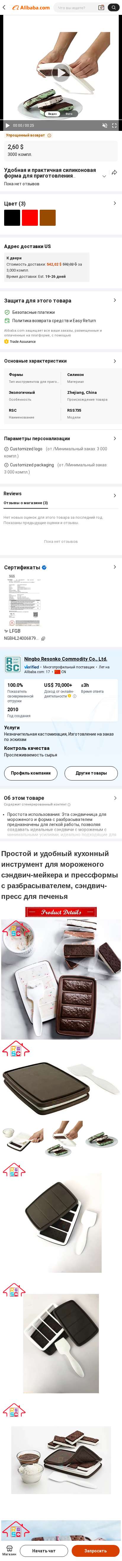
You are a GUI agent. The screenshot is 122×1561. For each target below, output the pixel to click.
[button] (28, 135)
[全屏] (114, 125)
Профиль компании (31, 773)
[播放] (8, 125)
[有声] (105, 125)
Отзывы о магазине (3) (26, 503)
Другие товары (91, 773)
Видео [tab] (52, 113)
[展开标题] (104, 176)
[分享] (114, 172)
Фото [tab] (68, 113)
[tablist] (61, 113)
